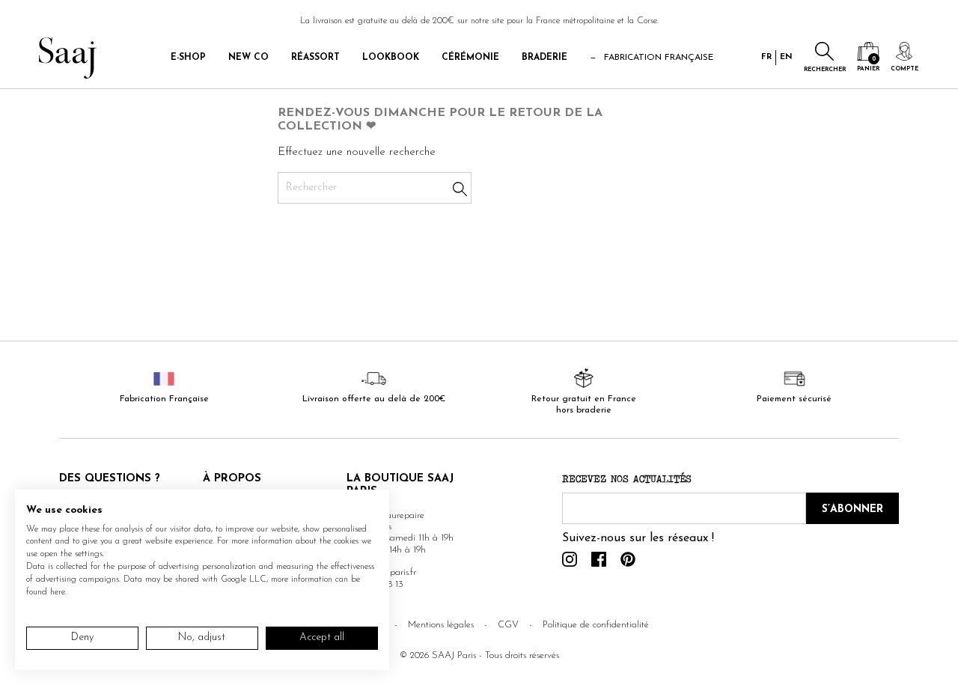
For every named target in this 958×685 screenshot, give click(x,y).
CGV (508, 625)
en (786, 57)
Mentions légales (441, 625)
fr (766, 57)
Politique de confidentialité (596, 625)
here (57, 592)
